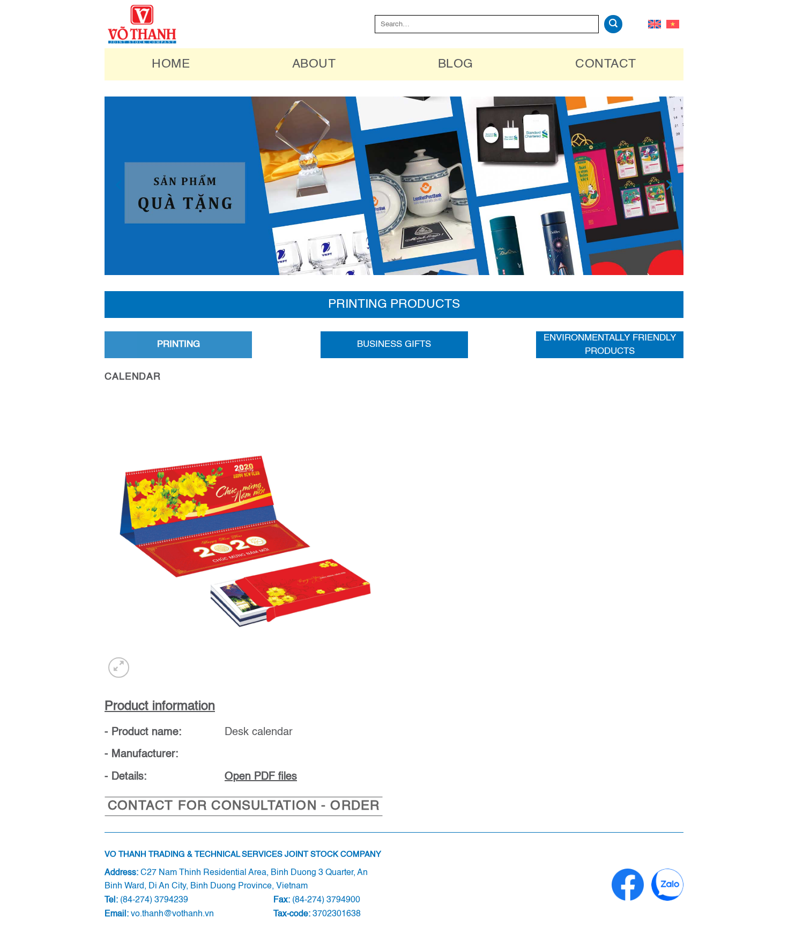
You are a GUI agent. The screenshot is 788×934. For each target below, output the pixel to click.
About (314, 64)
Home (171, 64)
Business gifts (394, 344)
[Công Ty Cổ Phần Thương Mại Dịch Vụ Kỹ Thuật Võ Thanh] (153, 24)
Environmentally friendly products (610, 344)
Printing (178, 344)
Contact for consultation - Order (244, 806)
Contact (605, 64)
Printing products (394, 304)
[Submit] (613, 24)
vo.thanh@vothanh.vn (172, 914)
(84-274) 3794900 (326, 900)
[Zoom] (118, 667)
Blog (455, 64)
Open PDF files (261, 777)
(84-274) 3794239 (154, 900)
